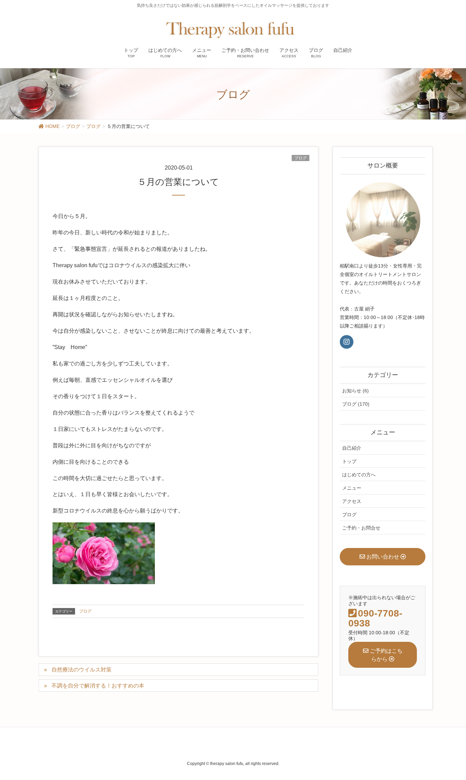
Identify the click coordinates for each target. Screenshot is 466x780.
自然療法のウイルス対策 (82, 670)
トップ (349, 461)
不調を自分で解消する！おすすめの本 (98, 686)
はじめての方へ (359, 474)
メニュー (351, 488)
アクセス (351, 501)
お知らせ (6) (355, 390)
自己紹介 (351, 448)
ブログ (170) (355, 404)
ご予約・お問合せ (361, 528)
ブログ (300, 158)
